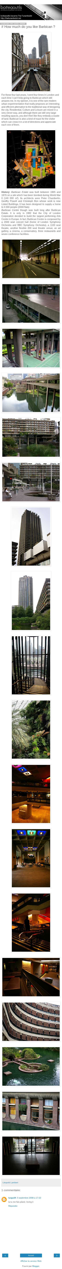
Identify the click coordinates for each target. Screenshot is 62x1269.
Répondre (12, 1206)
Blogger (35, 1266)
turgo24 (12, 1198)
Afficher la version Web (31, 1261)
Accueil (31, 1255)
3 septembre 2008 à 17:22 (29, 1198)
